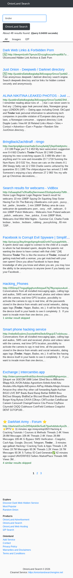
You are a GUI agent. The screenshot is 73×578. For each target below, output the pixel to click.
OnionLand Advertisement (16, 520)
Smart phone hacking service (24, 329)
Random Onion (10, 510)
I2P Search (8, 530)
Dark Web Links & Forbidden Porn (28, 50)
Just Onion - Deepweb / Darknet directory (34, 69)
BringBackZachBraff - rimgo (23, 142)
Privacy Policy (10, 546)
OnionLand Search (18, 3)
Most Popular (9, 506)
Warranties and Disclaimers (17, 550)
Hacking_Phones (15, 284)
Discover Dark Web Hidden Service (21, 503)
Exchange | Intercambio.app (24, 372)
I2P (27, 39)
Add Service (9, 540)
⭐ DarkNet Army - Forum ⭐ (25, 422)
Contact (7, 543)
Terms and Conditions (14, 553)
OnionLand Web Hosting (15, 526)
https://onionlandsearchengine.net (45, 572)
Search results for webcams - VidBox (30, 188)
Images (16, 39)
